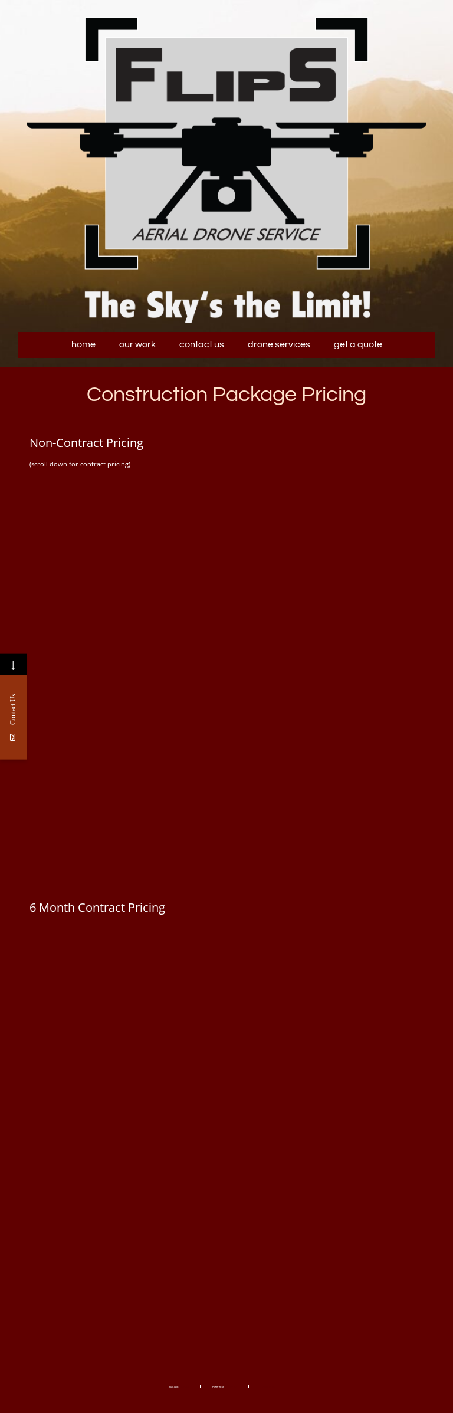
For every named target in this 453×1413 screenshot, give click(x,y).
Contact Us (201, 344)
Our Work (137, 344)
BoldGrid (183, 1386)
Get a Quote (358, 344)
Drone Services (279, 344)
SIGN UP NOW (95, 844)
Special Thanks (268, 1386)
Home (83, 344)
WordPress (231, 1386)
